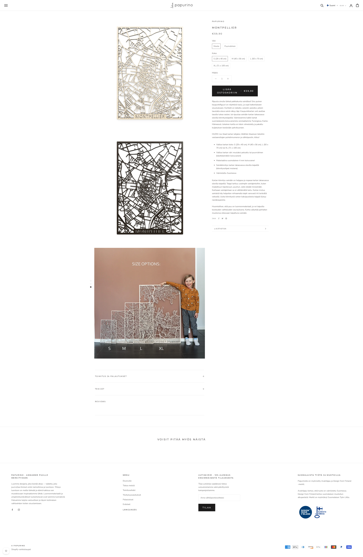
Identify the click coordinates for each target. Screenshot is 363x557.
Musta (216, 46)
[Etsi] (322, 5)
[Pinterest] (226, 218)
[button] (332, 5)
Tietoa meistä (129, 485)
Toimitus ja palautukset (111, 376)
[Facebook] (219, 218)
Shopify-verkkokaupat (21, 549)
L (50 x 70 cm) (256, 58)
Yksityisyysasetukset (132, 495)
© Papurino (18, 546)
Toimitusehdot (129, 490)
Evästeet (126, 504)
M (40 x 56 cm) (238, 58)
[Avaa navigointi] (6, 5)
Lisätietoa (220, 229)
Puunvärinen (230, 46)
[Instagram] (19, 509)
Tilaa (206, 507)
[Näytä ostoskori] (357, 5)
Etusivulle (127, 480)
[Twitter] (222, 218)
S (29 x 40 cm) (220, 58)
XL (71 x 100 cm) (221, 65)
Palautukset (128, 499)
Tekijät (100, 389)
